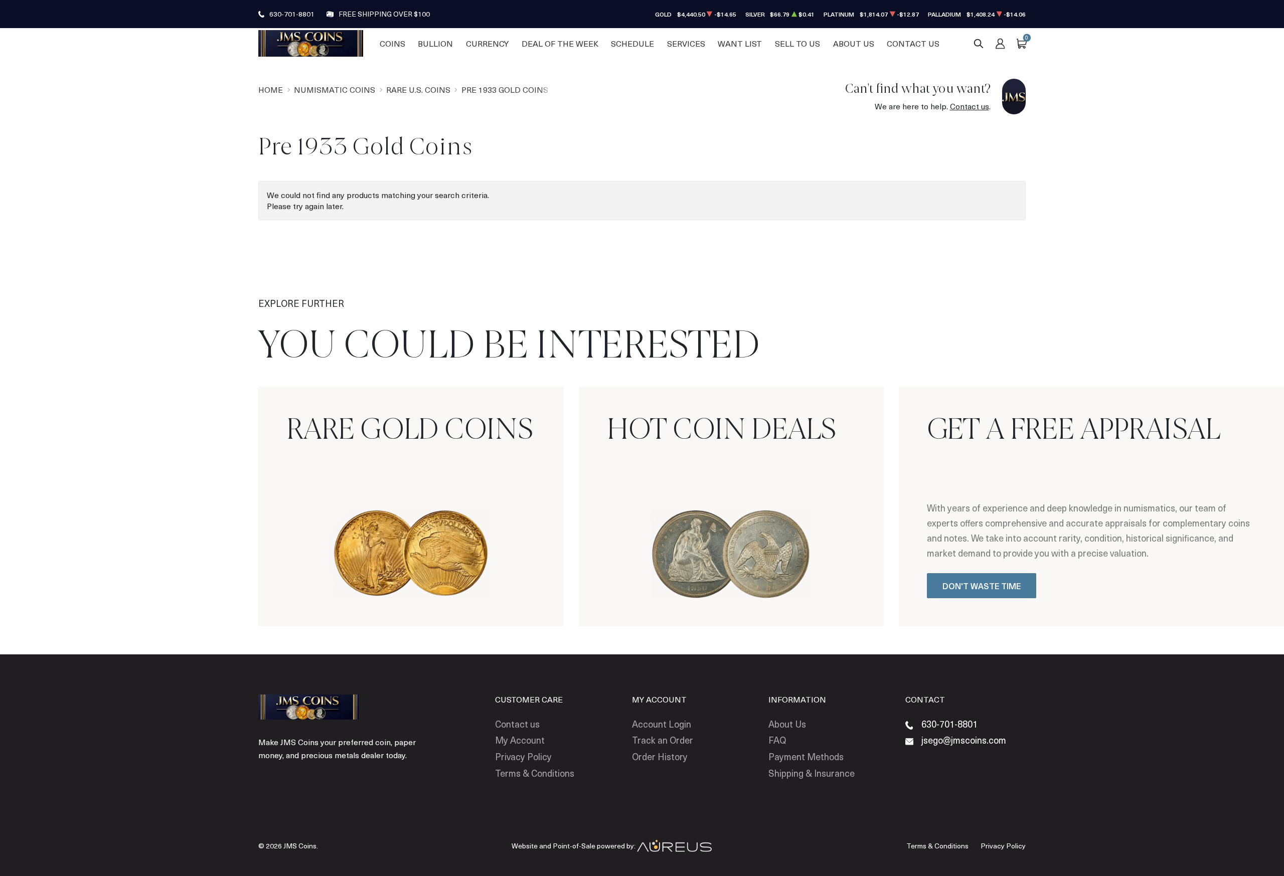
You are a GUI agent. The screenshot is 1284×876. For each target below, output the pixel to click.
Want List (740, 43)
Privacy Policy (523, 756)
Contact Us (913, 43)
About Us (853, 43)
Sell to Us (797, 43)
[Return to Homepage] (310, 43)
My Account (520, 740)
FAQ (777, 740)
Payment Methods (806, 756)
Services (686, 43)
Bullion (435, 43)
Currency (487, 43)
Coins (392, 43)
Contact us (969, 106)
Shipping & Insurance (811, 773)
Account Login (661, 724)
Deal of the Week (560, 43)
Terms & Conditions (534, 773)
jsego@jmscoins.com (963, 740)
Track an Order (662, 740)
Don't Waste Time (981, 585)
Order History (660, 756)
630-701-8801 (291, 14)
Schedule (632, 43)
